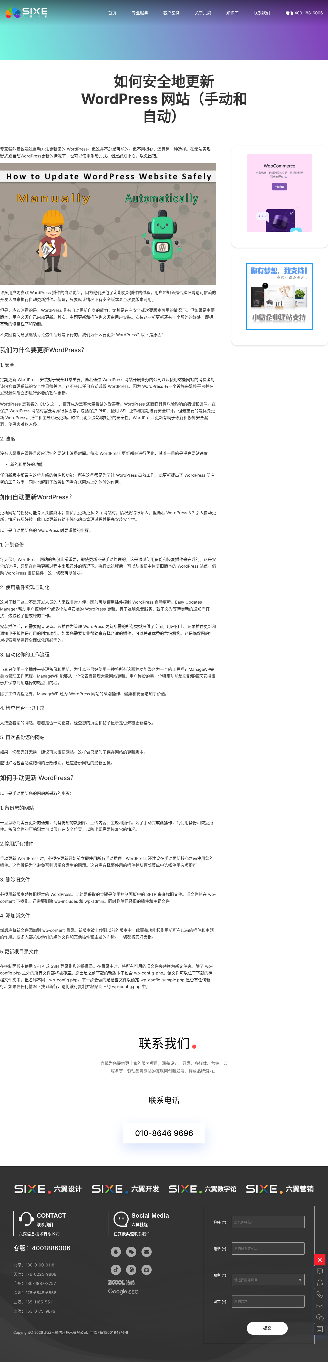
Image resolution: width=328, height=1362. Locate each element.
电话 (220, 1248)
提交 (267, 1328)
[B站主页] (146, 1270)
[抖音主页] (116, 1270)
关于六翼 (203, 12)
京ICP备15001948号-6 (109, 1332)
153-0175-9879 (40, 1311)
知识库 (232, 12)
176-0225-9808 (41, 1274)
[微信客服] (131, 1252)
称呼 (220, 1222)
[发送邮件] (146, 1252)
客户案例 (171, 12)
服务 (220, 1275)
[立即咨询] (319, 1271)
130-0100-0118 (40, 1264)
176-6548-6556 (41, 1292)
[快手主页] (131, 1270)
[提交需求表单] (319, 1329)
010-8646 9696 (164, 1133)
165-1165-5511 (40, 1301)
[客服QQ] (116, 1252)
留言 (220, 1301)
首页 (112, 12)
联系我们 (262, 12)
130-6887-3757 (41, 1283)
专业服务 (140, 12)
